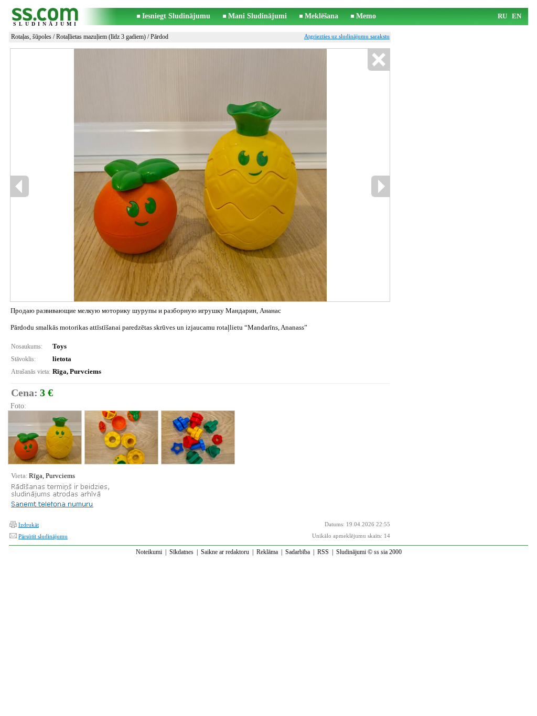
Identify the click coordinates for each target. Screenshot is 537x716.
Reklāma (267, 552)
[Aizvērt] (378, 60)
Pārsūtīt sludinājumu (43, 536)
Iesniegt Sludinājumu (176, 16)
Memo (366, 16)
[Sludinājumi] (45, 16)
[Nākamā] (224, 175)
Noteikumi (149, 552)
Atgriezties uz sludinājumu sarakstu (347, 36)
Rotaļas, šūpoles (31, 36)
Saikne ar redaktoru (225, 552)
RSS (323, 552)
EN (516, 16)
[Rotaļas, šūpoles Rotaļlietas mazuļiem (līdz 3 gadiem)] (44, 437)
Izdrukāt (28, 525)
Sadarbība (297, 552)
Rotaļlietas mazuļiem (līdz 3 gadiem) (101, 36)
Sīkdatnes (181, 552)
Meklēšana (321, 16)
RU (502, 16)
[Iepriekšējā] (99, 175)
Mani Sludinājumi (257, 16)
